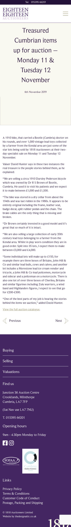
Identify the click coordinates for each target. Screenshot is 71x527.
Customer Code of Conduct (21, 498)
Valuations (11, 371)
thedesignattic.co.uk (25, 516)
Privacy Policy (12, 489)
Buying (8, 350)
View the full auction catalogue (21, 309)
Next (58, 321)
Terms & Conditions (16, 494)
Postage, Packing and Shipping (23, 503)
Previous (15, 321)
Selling (8, 360)
